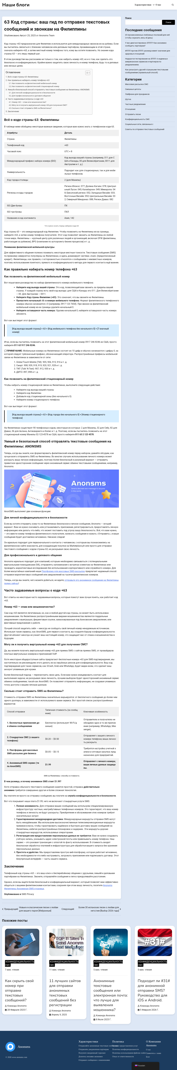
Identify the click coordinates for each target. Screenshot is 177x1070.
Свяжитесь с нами (153, 1053)
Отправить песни (133, 114)
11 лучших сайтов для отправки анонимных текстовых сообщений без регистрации (65, 992)
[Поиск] (173, 5)
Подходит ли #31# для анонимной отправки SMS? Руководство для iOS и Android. (154, 990)
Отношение (130, 109)
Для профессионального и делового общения (31, 96)
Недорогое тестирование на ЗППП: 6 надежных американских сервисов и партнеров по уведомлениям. (146, 62)
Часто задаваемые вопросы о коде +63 (25, 99)
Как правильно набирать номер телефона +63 (29, 80)
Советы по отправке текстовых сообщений (144, 129)
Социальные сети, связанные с (139, 124)
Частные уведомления (135, 104)
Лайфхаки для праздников (137, 94)
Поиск (128, 18)
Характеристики (144, 5)
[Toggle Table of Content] (86, 72)
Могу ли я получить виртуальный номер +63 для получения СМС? (39, 105)
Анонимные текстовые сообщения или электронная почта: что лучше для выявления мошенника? (110, 995)
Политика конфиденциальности (125, 1049)
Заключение (13, 111)
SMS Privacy (28, 894)
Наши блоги (15, 5)
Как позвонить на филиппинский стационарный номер (35, 86)
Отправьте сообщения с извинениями (91, 1060)
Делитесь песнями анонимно (91, 1057)
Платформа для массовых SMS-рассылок (63, 571)
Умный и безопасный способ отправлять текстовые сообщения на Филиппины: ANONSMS (48, 90)
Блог (148, 1057)
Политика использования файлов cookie (125, 1053)
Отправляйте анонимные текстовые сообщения (91, 1046)
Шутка (128, 99)
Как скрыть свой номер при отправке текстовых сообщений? (19, 990)
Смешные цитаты (133, 89)
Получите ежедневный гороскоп (91, 1053)
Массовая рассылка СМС (136, 84)
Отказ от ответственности (123, 1057)
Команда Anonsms (17, 1006)
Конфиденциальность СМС (137, 119)
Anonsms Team (46, 35)
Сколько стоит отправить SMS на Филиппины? (32, 108)
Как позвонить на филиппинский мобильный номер (34, 83)
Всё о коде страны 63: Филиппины (23, 77)
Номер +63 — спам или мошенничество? (29, 102)
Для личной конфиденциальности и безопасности (33, 93)
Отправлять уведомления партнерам (91, 1049)
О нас (158, 5)
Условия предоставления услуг (125, 1046)
